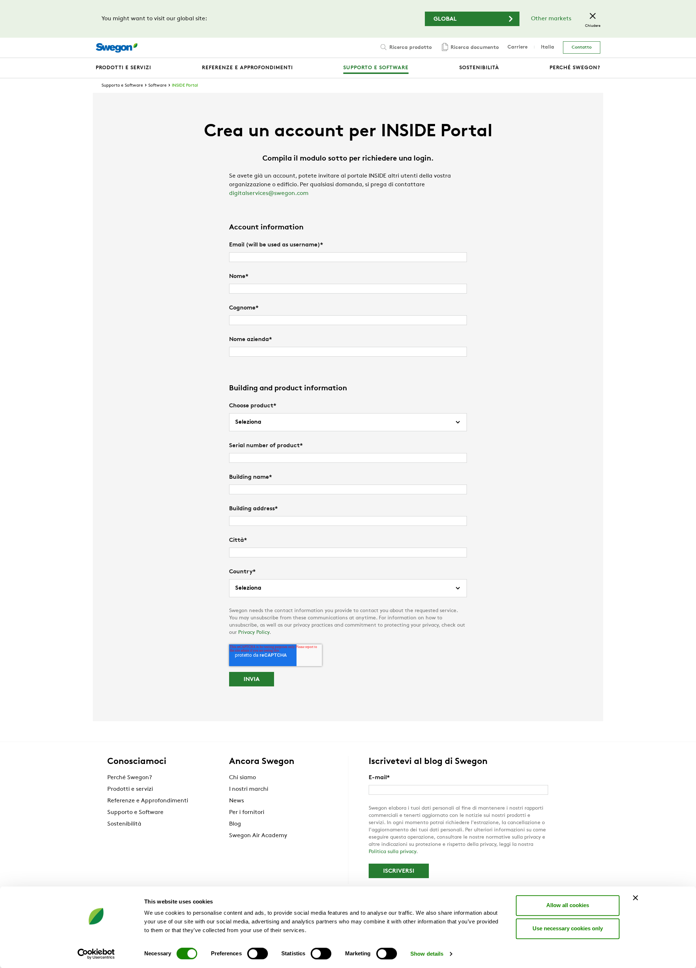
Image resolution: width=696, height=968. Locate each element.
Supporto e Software (122, 85)
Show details (426, 954)
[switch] (257, 953)
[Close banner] (635, 897)
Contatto (582, 47)
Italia (547, 47)
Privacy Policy (253, 632)
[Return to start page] (116, 48)
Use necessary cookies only (568, 928)
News (236, 801)
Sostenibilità (124, 824)
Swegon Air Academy (258, 836)
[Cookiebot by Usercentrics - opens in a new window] (96, 953)
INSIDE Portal (185, 85)
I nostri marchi (248, 789)
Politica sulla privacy (392, 852)
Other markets (551, 19)
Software (157, 85)
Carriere (517, 47)
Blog (235, 824)
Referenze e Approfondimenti (147, 801)
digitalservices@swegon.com (268, 193)
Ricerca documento (474, 47)
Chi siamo (242, 778)
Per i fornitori (246, 812)
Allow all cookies (567, 905)
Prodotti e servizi (130, 789)
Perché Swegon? (129, 778)
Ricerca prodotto (410, 47)
